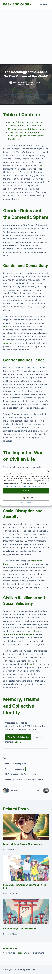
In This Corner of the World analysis (20, 774)
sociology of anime (13, 779)
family (41, 165)
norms (6, 326)
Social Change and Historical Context (26, 135)
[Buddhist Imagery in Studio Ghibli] (26, 911)
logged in (20, 953)
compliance (8, 343)
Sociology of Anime (26, 85)
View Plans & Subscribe (18, 737)
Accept (26, 490)
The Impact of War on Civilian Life (24, 125)
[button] (48, 471)
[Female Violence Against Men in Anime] (26, 827)
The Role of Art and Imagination (23, 132)
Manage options (26, 497)
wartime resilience (34, 779)
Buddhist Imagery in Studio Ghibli (19, 928)
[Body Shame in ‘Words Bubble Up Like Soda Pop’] (26, 868)
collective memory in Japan (17, 763)
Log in (18, 742)
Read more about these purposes (29, 486)
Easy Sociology (17, 4)
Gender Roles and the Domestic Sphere (27, 122)
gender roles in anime (14, 769)
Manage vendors (11, 486)
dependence (32, 664)
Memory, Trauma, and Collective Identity (27, 129)
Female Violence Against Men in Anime (22, 844)
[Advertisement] (26, 36)
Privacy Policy (26, 502)
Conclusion (13, 139)
